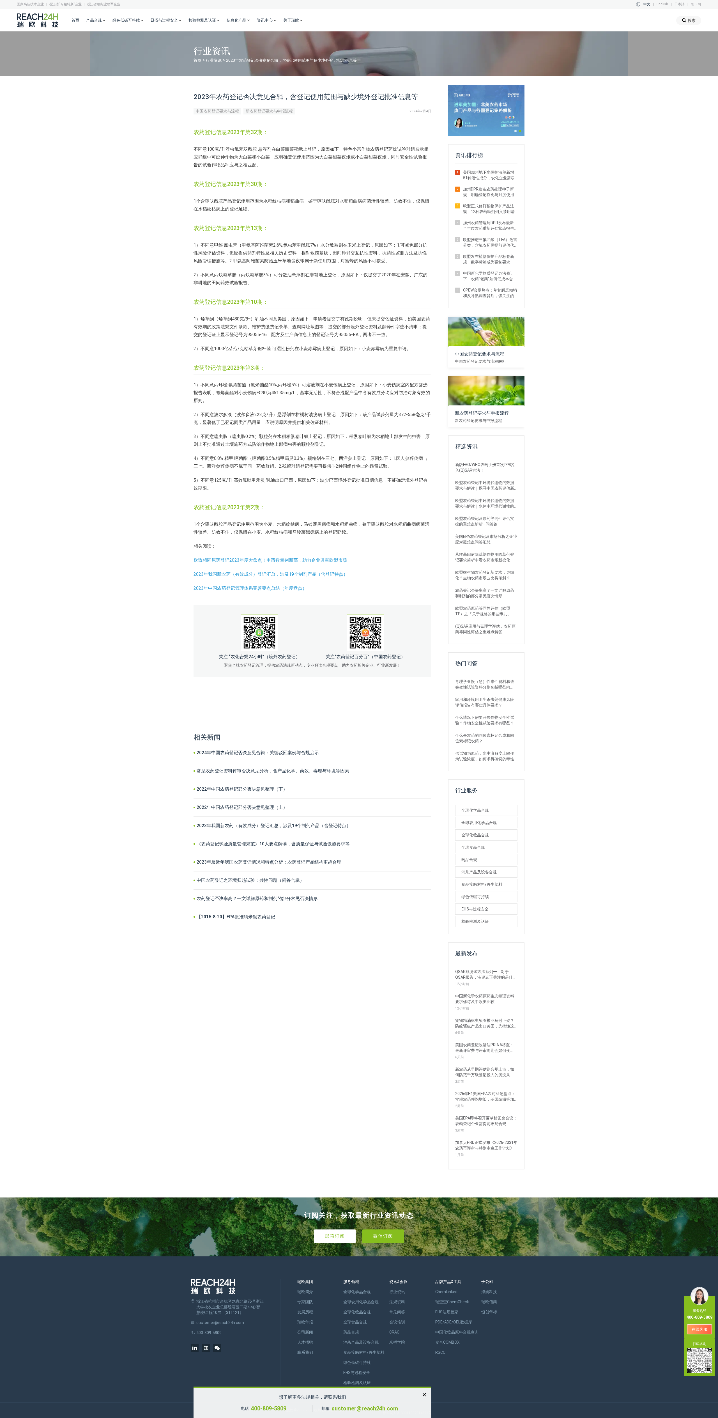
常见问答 (397, 1312)
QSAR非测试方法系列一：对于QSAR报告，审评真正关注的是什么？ (484, 974)
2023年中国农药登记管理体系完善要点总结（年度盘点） (250, 588)
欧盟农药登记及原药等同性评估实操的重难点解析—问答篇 (484, 521)
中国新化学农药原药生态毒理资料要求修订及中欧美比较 (484, 999)
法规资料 (397, 1302)
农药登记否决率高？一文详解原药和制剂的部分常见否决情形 (257, 898)
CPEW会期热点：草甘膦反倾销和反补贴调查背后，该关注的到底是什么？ (490, 293)
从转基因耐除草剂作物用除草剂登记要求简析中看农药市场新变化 (484, 557)
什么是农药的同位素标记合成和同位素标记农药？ (484, 738)
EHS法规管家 (446, 1312)
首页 (75, 20)
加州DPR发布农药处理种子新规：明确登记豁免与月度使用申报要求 (488, 192)
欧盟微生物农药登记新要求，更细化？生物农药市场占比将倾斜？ (484, 575)
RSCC (440, 1352)
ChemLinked (446, 1291)
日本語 (680, 4)
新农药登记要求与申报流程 (269, 111)
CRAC (394, 1332)
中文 (646, 4)
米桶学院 (397, 1342)
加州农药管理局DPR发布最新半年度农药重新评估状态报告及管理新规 (488, 226)
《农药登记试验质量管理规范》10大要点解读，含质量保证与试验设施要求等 (273, 843)
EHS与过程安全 (475, 909)
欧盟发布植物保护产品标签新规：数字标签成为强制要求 (488, 259)
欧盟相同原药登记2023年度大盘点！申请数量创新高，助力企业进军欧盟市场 (270, 560)
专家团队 (305, 1302)
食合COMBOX (447, 1342)
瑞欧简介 (305, 1291)
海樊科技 (489, 1291)
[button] (515, 131)
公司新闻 (305, 1332)
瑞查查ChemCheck (452, 1302)
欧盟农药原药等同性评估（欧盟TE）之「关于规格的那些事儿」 (483, 611)
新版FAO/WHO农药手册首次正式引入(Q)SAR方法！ (485, 467)
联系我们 (305, 1352)
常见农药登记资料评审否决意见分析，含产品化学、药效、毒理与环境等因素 (273, 771)
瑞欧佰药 (489, 1302)
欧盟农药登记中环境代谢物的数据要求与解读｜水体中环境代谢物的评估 (484, 503)
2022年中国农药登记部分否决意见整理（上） (242, 807)
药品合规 (469, 859)
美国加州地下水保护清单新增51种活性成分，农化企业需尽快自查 (489, 175)
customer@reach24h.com (365, 1408)
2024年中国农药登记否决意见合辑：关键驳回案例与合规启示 (258, 752)
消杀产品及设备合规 (479, 872)
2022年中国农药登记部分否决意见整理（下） (242, 789)
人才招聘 (305, 1342)
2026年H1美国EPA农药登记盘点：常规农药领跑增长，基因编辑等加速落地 (485, 1096)
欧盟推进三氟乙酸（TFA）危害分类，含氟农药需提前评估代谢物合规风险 (490, 242)
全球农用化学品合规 (479, 822)
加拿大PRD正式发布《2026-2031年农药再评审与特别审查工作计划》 (486, 1145)
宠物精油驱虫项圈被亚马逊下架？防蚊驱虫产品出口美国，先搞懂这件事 (484, 1023)
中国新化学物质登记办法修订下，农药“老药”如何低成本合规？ (488, 276)
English (662, 4)
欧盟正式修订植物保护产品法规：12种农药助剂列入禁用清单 (489, 209)
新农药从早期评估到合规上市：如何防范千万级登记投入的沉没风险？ (484, 1072)
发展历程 (305, 1312)
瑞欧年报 (305, 1322)
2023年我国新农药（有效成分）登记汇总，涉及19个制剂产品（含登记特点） (271, 574)
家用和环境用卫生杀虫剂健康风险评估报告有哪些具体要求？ (484, 702)
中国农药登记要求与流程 (217, 111)
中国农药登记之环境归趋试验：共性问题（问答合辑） (250, 880)
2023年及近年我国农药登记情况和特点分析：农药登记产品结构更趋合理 (269, 862)
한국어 (696, 4)
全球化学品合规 (475, 810)
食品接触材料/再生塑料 (481, 884)
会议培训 (397, 1322)
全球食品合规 (473, 847)
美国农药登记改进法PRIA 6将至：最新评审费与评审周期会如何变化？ (484, 1048)
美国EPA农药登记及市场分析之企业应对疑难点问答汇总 (486, 539)
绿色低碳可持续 (475, 896)
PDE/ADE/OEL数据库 (453, 1322)
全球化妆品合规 (475, 835)
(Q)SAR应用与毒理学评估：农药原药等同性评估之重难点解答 (485, 629)
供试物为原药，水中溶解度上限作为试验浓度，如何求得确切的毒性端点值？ (484, 756)
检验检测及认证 (475, 921)
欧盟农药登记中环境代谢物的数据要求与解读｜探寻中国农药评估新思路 (484, 485)
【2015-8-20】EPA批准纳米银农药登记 (236, 916)
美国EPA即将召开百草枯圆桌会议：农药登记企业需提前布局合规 (486, 1121)
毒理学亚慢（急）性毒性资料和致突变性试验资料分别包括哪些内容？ (484, 684)
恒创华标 (489, 1312)
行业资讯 (214, 60)
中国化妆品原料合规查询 (456, 1332)
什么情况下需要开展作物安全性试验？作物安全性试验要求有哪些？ (484, 720)
